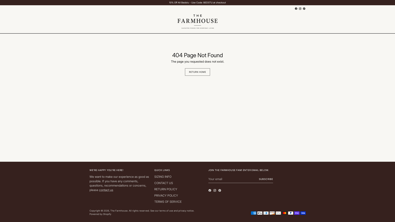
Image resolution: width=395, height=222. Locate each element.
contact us (106, 190)
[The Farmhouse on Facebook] (296, 8)
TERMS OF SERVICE (168, 202)
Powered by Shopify (100, 214)
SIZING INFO (162, 177)
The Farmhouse (119, 210)
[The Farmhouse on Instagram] (300, 8)
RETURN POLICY (165, 189)
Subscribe (266, 179)
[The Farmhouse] (197, 22)
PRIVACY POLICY (166, 195)
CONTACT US (163, 183)
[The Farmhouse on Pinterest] (304, 8)
